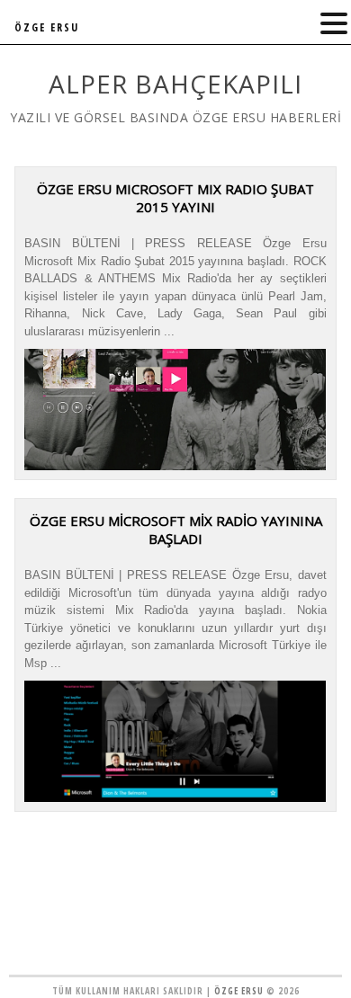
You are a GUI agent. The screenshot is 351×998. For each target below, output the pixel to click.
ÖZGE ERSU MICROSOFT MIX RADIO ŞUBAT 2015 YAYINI (175, 198)
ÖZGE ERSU (46, 27)
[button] (333, 24)
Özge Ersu (239, 991)
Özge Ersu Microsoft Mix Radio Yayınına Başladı (176, 530)
